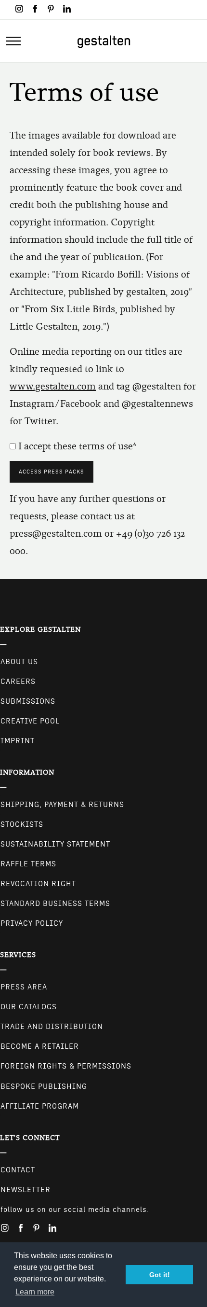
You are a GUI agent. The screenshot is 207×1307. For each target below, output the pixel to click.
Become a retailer (39, 1046)
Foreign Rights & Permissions (65, 1066)
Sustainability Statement (55, 844)
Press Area (23, 987)
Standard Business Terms (55, 903)
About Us (19, 661)
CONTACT (17, 1170)
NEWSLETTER (25, 1189)
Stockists (21, 824)
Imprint (17, 741)
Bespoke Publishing (43, 1086)
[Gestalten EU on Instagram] (19, 9)
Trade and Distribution (51, 1026)
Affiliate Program (39, 1106)
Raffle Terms (28, 864)
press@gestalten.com (56, 533)
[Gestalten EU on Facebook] (35, 9)
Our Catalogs (28, 1006)
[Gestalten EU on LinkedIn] (67, 9)
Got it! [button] (159, 1275)
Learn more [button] (34, 1292)
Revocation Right (38, 883)
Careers (18, 681)
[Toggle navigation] (13, 41)
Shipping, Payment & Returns (62, 804)
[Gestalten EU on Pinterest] (51, 9)
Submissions (27, 701)
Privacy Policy (31, 923)
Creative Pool (30, 721)
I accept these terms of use (75, 446)
